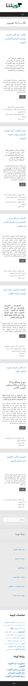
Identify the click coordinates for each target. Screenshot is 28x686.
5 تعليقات (21, 356)
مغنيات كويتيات (22, 640)
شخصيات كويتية (21, 109)
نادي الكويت (6, 643)
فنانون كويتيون (13, 114)
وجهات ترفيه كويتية (19, 595)
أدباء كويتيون (20, 114)
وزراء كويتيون (10, 649)
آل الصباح (21, 346)
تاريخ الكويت (21, 568)
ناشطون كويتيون (16, 351)
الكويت (8, 625)
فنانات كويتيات (8, 632)
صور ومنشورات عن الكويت (16, 586)
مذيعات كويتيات (16, 638)
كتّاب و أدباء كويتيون (15, 197)
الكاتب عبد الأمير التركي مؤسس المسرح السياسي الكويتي (15, 39)
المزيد (21, 97)
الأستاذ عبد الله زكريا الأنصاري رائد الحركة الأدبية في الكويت (15, 222)
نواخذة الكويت (19, 649)
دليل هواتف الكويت (19, 549)
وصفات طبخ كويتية (19, 577)
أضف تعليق (21, 119)
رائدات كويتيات (14, 346)
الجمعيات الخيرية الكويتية (20, 625)
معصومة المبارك (8, 637)
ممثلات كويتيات (15, 640)
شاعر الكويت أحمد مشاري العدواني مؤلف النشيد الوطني (15, 134)
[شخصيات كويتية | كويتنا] (14, 5)
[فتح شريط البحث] (2, 15)
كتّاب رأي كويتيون (11, 109)
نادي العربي (18, 643)
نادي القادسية (12, 643)
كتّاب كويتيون (16, 635)
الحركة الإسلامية (13, 625)
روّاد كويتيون (11, 107)
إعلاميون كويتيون (19, 107)
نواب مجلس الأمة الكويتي (16, 646)
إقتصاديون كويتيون (10, 622)
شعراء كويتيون (13, 202)
